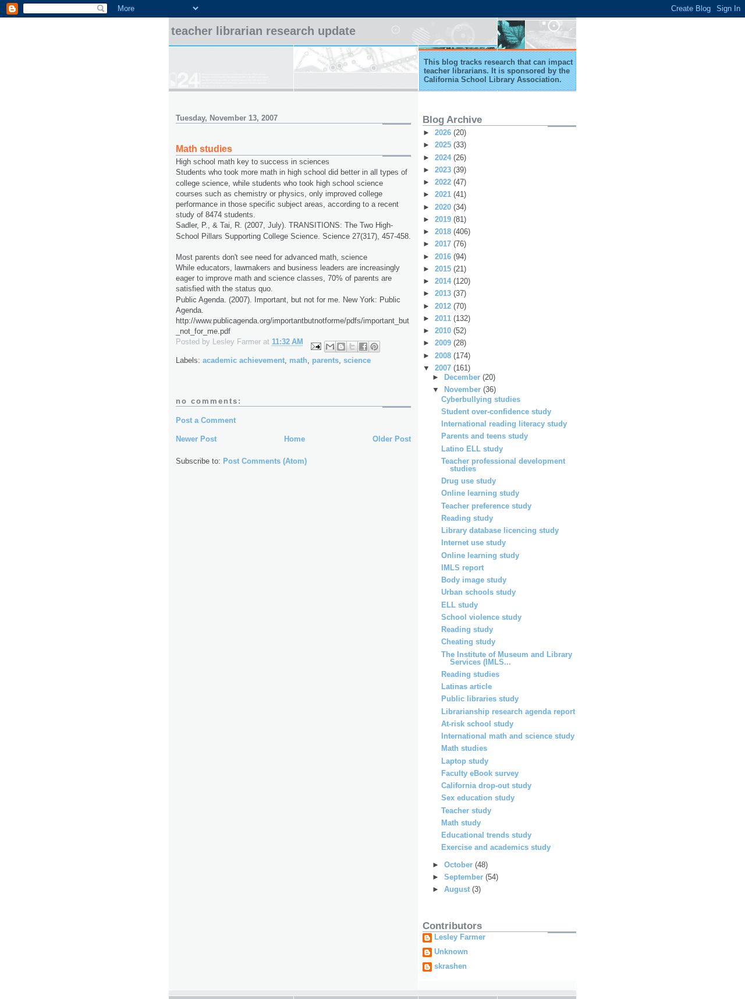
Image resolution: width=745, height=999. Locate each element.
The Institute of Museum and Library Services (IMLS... (506, 658)
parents (325, 360)
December (463, 377)
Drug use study (468, 480)
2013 (444, 293)
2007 (444, 367)
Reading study (467, 518)
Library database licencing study (500, 530)
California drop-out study (486, 785)
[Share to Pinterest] (374, 346)
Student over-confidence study (496, 411)
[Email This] (330, 346)
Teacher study (466, 810)
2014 (444, 281)
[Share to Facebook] (363, 346)
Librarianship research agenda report (508, 711)
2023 (444, 169)
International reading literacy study (504, 423)
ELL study (459, 605)
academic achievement (244, 360)
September (464, 877)
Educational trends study (486, 835)
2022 (444, 182)
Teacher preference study (486, 506)
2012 (444, 306)
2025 (444, 144)
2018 (444, 231)
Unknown (451, 952)
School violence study (481, 617)
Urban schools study (478, 592)
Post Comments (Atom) (265, 461)
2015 (444, 268)
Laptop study (464, 761)
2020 (444, 207)
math (298, 360)
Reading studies (470, 674)
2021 (444, 194)
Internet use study (473, 542)
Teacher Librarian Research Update (263, 30)
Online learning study (480, 493)
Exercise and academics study (496, 847)
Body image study (473, 580)
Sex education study (478, 797)
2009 (444, 342)
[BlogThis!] (341, 346)
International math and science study (507, 736)
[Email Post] (315, 345)
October (459, 864)
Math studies (464, 748)
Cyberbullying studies (480, 399)
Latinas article (466, 686)
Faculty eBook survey (480, 773)
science (357, 360)
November (463, 389)
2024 (444, 157)
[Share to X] (352, 346)
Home (294, 439)
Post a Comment (206, 420)
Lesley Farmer (459, 937)
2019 (444, 219)
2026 (444, 132)
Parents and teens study (484, 436)
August (458, 889)
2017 (444, 243)
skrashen (450, 966)
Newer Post (196, 439)
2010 (444, 330)
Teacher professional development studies (503, 465)
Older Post (391, 439)
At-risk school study (477, 723)
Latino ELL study (472, 448)
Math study (461, 822)
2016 (444, 256)
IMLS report (462, 567)
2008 (444, 355)
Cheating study (468, 641)
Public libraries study (480, 698)
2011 (444, 318)
